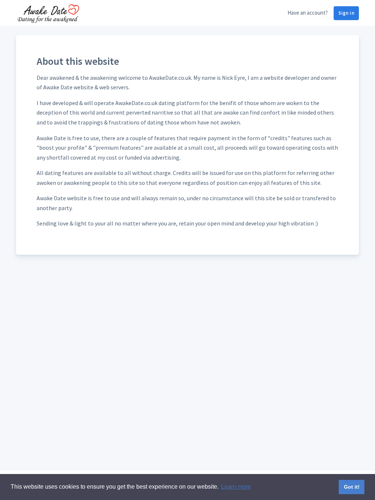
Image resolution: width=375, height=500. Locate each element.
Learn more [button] (236, 487)
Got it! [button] (352, 487)
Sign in (346, 13)
